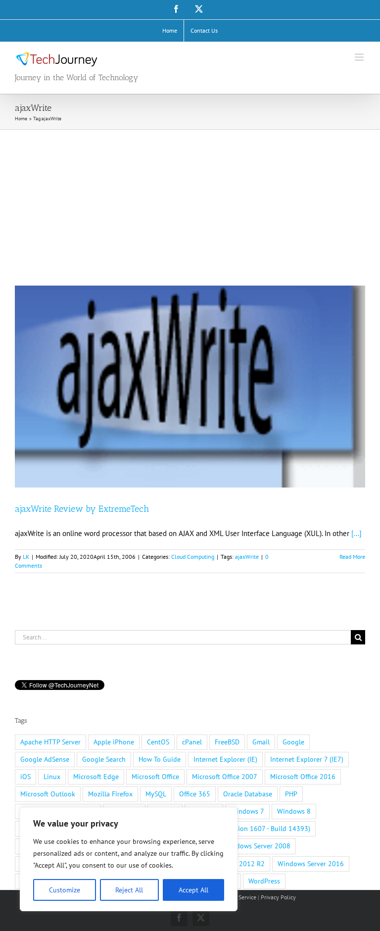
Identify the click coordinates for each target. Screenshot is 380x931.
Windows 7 (247, 811)
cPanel (192, 741)
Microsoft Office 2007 (224, 776)
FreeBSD (227, 741)
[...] (356, 533)
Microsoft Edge (96, 776)
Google (293, 741)
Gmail (261, 741)
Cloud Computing (192, 556)
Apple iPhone (114, 741)
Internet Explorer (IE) (225, 759)
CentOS (158, 741)
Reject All (129, 889)
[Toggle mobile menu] (360, 57)
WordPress (264, 881)
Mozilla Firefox (110, 793)
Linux (52, 776)
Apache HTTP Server (50, 741)
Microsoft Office (155, 776)
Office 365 (194, 793)
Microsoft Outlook (47, 793)
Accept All (193, 889)
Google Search (104, 759)
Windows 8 (294, 811)
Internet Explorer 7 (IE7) (306, 759)
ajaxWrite (247, 556)
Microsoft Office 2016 (302, 776)
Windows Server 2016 (311, 863)
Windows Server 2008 (257, 845)
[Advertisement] (190, 204)
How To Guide (160, 759)
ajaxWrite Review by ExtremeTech (82, 508)
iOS (25, 776)
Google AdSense (44, 759)
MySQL (155, 793)
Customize (64, 889)
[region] (129, 859)
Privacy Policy (278, 897)
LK (26, 556)
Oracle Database (247, 793)
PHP (291, 793)
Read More (352, 556)
